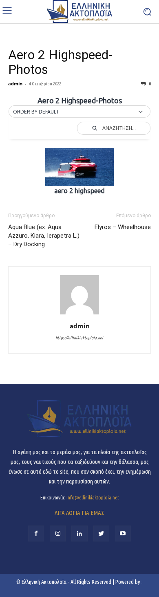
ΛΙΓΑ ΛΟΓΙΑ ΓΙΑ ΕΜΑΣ (79, 512)
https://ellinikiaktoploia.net (79, 337)
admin (15, 83)
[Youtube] (123, 533)
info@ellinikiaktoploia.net (92, 497)
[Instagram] (58, 533)
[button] (79, 112)
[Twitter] (101, 533)
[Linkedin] (79, 533)
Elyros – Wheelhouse (123, 227)
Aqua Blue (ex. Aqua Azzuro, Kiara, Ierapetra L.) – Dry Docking (44, 235)
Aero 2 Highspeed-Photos (60, 62)
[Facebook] (36, 533)
